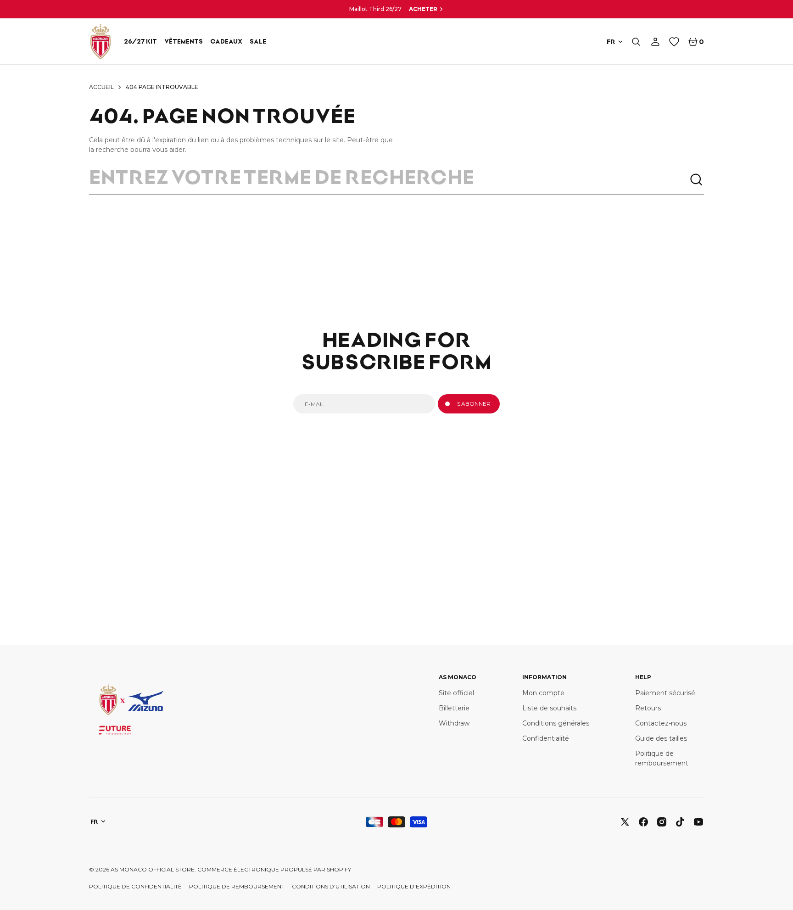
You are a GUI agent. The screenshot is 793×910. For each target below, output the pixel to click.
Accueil (101, 87)
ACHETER (423, 9)
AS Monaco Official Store (153, 869)
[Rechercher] (696, 180)
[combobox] (389, 180)
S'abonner (474, 403)
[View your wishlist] (674, 41)
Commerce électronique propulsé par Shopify (274, 869)
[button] (636, 41)
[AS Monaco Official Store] (100, 41)
